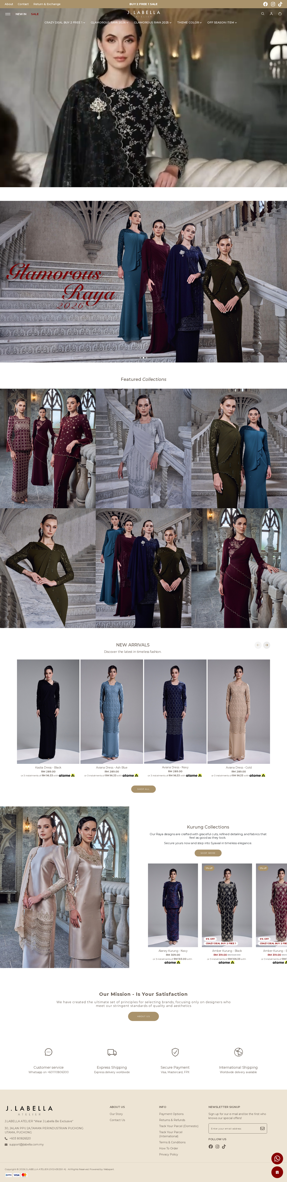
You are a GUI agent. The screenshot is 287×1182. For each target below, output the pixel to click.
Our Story (116, 1114)
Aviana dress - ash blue (111, 767)
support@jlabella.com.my (26, 1144)
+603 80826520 (20, 1138)
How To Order (168, 1148)
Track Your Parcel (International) (170, 1134)
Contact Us (117, 1120)
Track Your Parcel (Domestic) (178, 1126)
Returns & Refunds (172, 1120)
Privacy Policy (168, 1154)
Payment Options (171, 1114)
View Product (51, 1174)
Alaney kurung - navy (173, 951)
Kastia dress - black (48, 767)
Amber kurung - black (227, 951)
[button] (140, 358)
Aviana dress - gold (239, 767)
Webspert (108, 1169)
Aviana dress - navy (175, 767)
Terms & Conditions (172, 1142)
